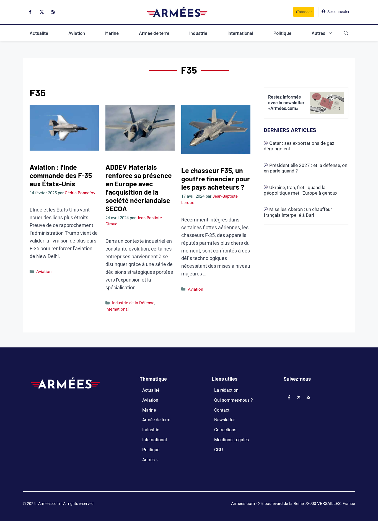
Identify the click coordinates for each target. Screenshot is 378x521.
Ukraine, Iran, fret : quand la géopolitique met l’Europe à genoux (300, 190)
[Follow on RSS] (53, 11)
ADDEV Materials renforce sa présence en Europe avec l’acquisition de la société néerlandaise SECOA (138, 188)
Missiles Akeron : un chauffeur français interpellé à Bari (298, 212)
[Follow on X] (41, 11)
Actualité (39, 33)
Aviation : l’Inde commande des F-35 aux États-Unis (61, 175)
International (240, 33)
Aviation (76, 33)
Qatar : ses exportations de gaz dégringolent (299, 145)
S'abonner (304, 12)
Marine (112, 33)
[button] (346, 33)
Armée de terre (154, 33)
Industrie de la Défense (133, 302)
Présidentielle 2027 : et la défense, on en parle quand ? (305, 168)
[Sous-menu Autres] (157, 459)
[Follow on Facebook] (30, 11)
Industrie (198, 33)
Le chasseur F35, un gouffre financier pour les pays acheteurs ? (215, 178)
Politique (282, 33)
